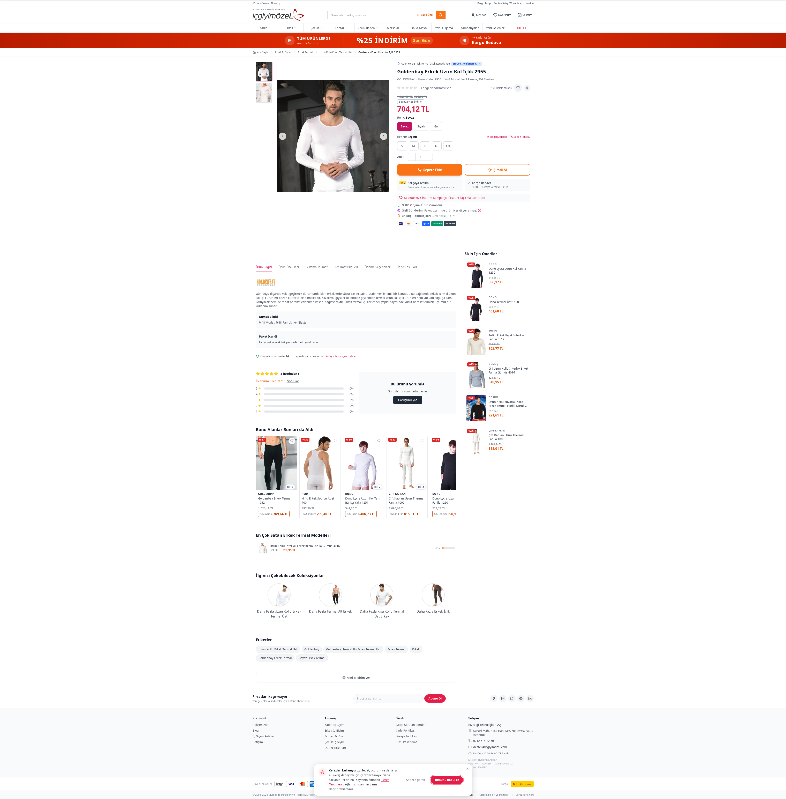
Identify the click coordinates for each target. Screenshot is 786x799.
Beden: (407, 137)
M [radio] (413, 146)
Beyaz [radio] (405, 126)
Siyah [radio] (421, 126)
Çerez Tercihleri (525, 795)
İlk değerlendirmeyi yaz (435, 88)
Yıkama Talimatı (317, 267)
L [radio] (425, 146)
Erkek (416, 649)
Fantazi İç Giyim (335, 736)
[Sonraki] (383, 136)
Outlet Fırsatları (335, 748)
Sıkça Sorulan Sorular (411, 725)
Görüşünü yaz (407, 400)
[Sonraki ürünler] (456, 478)
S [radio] (402, 146)
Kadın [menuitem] (264, 28)
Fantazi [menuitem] (340, 28)
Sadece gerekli (416, 780)
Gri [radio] (436, 126)
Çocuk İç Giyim (334, 742)
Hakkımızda (260, 725)
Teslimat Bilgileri (346, 267)
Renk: (405, 117)
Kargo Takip (484, 3)
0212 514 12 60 (483, 740)
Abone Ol (435, 698)
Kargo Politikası (407, 736)
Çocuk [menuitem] (314, 28)
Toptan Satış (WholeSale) (508, 3)
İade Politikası (406, 730)
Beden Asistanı (498, 137)
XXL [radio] (448, 146)
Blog (256, 730)
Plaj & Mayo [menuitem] (419, 28)
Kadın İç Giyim (334, 725)
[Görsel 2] (264, 93)
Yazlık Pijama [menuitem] (444, 28)
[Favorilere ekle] (518, 88)
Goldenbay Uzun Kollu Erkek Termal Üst (353, 649)
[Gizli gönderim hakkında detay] (479, 210)
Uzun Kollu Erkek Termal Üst (278, 649)
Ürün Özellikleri (289, 267)
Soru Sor (293, 381)
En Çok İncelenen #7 (465, 63)
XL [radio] (436, 146)
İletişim (258, 742)
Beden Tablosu (522, 137)
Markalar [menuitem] (393, 28)
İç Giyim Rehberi (264, 736)
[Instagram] (503, 698)
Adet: (400, 157)
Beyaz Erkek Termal (312, 658)
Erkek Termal (396, 649)
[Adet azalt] (411, 157)
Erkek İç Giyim (334, 730)
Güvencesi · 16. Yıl (429, 216)
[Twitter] (512, 698)
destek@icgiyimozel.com (490, 747)
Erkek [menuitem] (289, 28)
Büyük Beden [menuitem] (366, 28)
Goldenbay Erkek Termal (275, 658)
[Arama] (441, 15)
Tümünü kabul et (447, 780)
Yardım (530, 3)
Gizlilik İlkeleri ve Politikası (494, 795)
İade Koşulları (407, 267)
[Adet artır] (429, 157)
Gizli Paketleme (406, 742)
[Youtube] (521, 698)
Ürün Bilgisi (264, 267)
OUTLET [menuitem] (521, 28)
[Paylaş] (527, 88)
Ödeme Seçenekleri (378, 267)
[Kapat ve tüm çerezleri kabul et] (467, 768)
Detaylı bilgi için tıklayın (341, 356)
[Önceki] (282, 136)
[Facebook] (493, 698)
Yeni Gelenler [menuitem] (495, 28)
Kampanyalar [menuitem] (470, 28)
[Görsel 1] (264, 71)
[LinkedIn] (530, 698)
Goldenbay (406, 79)
